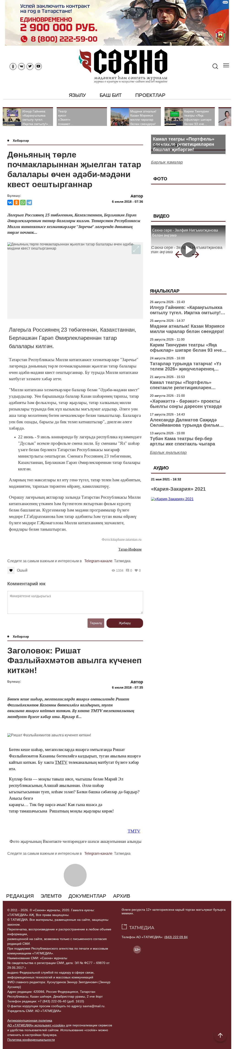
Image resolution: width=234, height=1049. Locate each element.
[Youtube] (38, 66)
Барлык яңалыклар (168, 452)
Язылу (77, 95)
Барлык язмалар (167, 162)
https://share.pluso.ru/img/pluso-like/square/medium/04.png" (141, 561)
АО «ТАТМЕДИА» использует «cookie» (36, 1025)
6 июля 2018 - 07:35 (127, 687)
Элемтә (51, 896)
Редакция (20, 896)
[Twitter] (30, 66)
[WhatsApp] (23, 202)
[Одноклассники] (16, 202)
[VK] (21, 66)
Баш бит (111, 95)
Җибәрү (125, 623)
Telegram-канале (98, 561)
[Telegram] (29, 202)
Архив (121, 896)
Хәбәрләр (21, 140)
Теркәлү (96, 623)
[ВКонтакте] (10, 202)
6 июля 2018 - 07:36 (127, 201)
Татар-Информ (129, 549)
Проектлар (150, 95)
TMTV (61, 762)
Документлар (87, 896)
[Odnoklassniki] (13, 66)
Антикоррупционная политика (29, 1020)
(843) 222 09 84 (176, 937)
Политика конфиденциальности (31, 1039)
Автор (136, 196)
